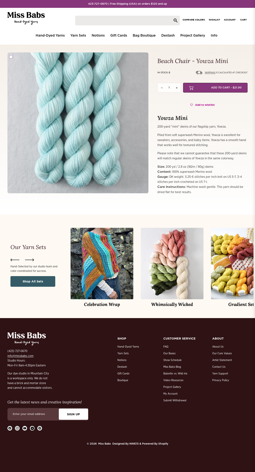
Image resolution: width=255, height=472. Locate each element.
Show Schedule (172, 360)
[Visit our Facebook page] (9, 428)
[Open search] (127, 20)
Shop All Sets (33, 281)
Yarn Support (220, 373)
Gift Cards (123, 373)
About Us (217, 346)
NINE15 (134, 444)
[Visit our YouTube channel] (24, 428)
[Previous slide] (14, 259)
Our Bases (169, 353)
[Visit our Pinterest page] (39, 428)
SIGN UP (73, 414)
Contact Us (218, 366)
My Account (170, 393)
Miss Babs (104, 444)
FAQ (165, 346)
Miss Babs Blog (172, 366)
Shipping (210, 72)
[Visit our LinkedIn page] (32, 428)
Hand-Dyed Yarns (128, 346)
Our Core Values (222, 353)
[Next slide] (29, 259)
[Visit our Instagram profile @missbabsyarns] (17, 428)
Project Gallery (172, 387)
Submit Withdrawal (174, 400)
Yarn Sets (123, 353)
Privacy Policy (220, 380)
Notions (121, 360)
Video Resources (173, 380)
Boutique (122, 380)
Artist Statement (222, 360)
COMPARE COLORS (194, 19)
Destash (122, 366)
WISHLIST (214, 19)
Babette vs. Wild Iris (175, 373)
